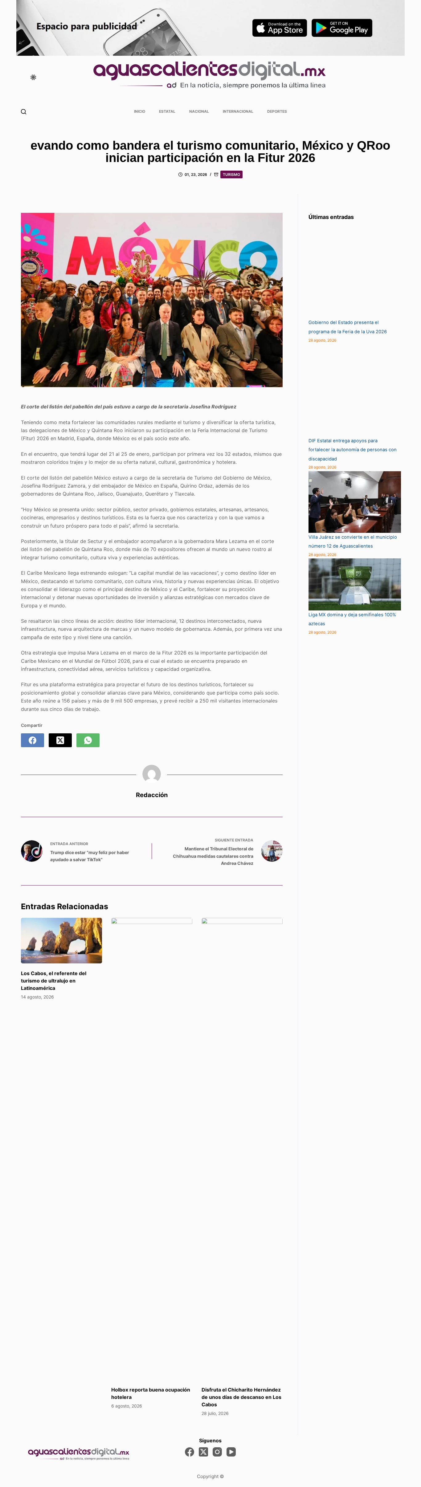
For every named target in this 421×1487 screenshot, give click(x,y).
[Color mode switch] (33, 77)
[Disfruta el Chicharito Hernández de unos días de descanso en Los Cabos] (242, 1149)
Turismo (231, 174)
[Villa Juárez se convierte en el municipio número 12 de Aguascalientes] (355, 502)
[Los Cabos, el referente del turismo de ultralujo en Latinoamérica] (61, 940)
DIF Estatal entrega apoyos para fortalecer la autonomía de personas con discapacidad (353, 450)
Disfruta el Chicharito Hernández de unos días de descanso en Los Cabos (241, 1397)
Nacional (199, 111)
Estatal (167, 111)
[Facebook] (32, 740)
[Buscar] (23, 111)
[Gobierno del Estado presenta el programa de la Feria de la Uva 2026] (355, 272)
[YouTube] (231, 1452)
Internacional (238, 111)
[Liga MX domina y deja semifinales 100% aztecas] (355, 584)
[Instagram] (217, 1452)
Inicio (139, 111)
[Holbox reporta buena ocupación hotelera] (151, 1149)
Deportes (277, 111)
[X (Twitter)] (60, 740)
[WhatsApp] (88, 740)
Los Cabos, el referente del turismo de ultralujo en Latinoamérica (53, 980)
